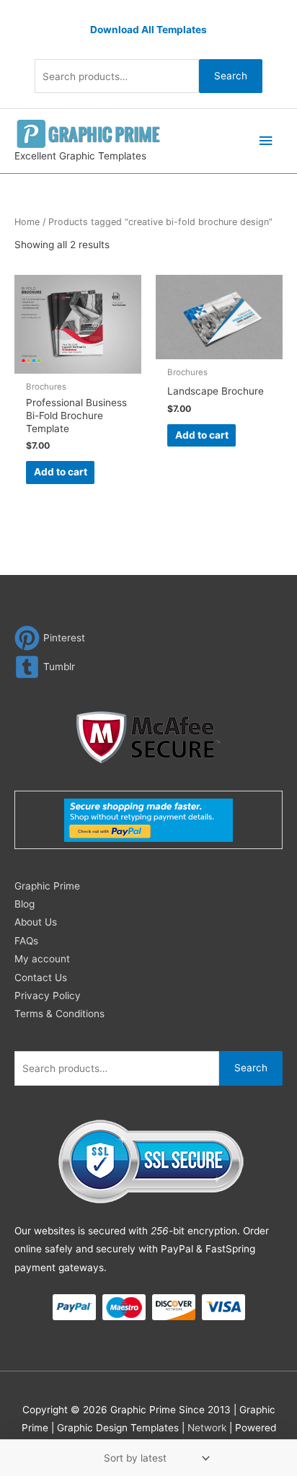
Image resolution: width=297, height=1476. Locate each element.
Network (206, 1427)
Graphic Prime (47, 886)
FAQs (26, 940)
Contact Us (40, 977)
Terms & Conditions (59, 1013)
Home (27, 221)
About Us (35, 922)
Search (230, 76)
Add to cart (60, 472)
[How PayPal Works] (148, 819)
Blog (24, 904)
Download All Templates (148, 29)
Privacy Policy (47, 995)
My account (42, 959)
